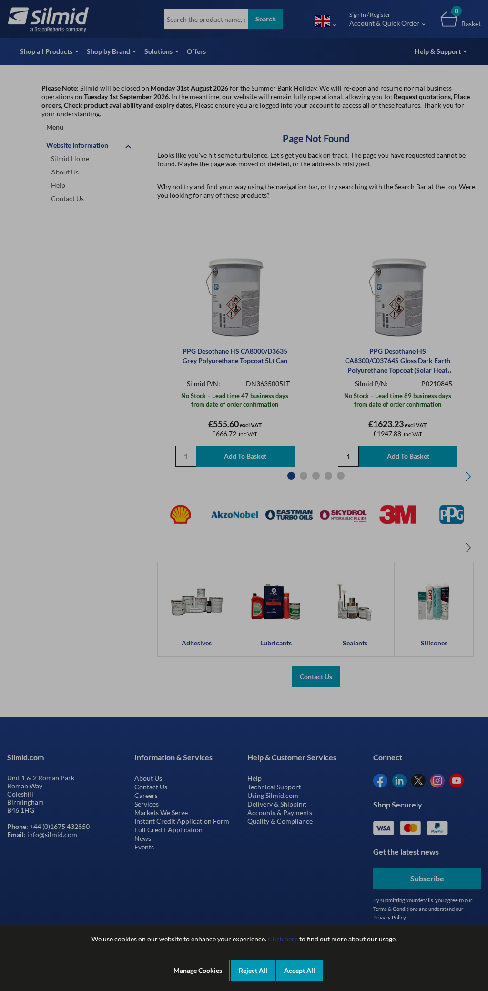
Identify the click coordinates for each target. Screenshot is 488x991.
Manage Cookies (197, 970)
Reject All (253, 970)
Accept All (299, 970)
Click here (283, 939)
